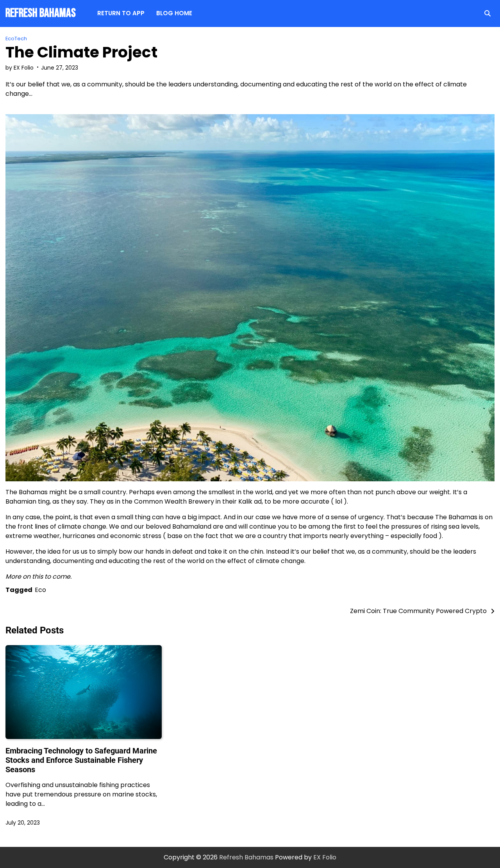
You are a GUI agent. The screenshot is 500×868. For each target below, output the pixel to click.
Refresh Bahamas (40, 13)
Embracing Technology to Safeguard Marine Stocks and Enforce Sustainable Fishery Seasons (81, 760)
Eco (40, 589)
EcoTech (16, 38)
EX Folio (324, 857)
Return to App (121, 13)
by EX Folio (19, 68)
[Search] (487, 13)
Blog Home (174, 13)
